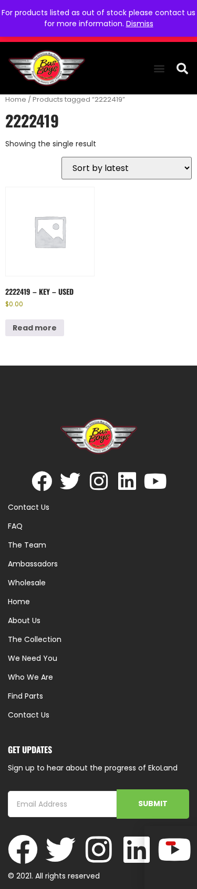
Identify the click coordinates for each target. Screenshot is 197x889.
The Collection (34, 639)
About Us (24, 620)
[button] (159, 68)
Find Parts (25, 696)
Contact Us (28, 715)
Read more (35, 328)
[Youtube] (155, 481)
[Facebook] (42, 481)
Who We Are (30, 677)
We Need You (32, 658)
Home (15, 99)
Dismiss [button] (139, 23)
